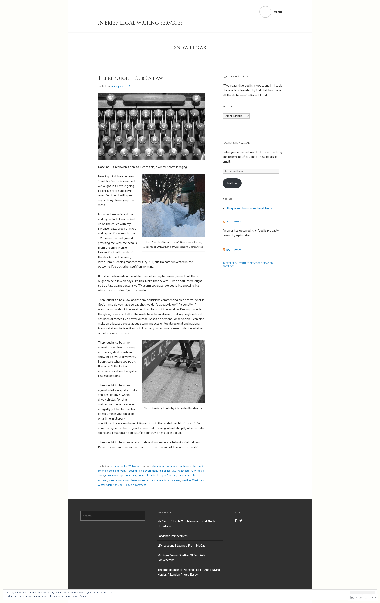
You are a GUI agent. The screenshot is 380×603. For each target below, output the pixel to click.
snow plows (130, 480)
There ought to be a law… (131, 78)
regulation (184, 475)
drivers (121, 470)
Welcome (134, 466)
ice (169, 470)
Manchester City (186, 470)
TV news (175, 480)
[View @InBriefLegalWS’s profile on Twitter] (240, 520)
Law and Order (118, 466)
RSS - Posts (233, 250)
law (174, 470)
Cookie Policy (79, 595)
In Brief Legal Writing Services (140, 23)
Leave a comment (135, 485)
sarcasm (102, 480)
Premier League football (161, 475)
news (101, 475)
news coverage (114, 475)
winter (101, 485)
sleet (112, 480)
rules (194, 475)
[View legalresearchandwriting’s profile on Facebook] (236, 520)
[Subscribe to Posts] (224, 249)
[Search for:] (112, 516)
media (200, 470)
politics (142, 475)
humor (162, 470)
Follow (232, 183)
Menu (278, 12)
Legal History (234, 221)
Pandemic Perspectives (172, 536)
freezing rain (134, 470)
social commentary (158, 480)
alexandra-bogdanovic (165, 466)
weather (186, 480)
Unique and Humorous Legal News (250, 208)
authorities (186, 466)
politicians (130, 475)
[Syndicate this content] (224, 221)
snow (119, 480)
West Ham (198, 480)
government (150, 470)
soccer (142, 480)
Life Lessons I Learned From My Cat (181, 545)
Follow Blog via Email (236, 142)
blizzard (198, 466)
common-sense (107, 470)
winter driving (114, 485)
